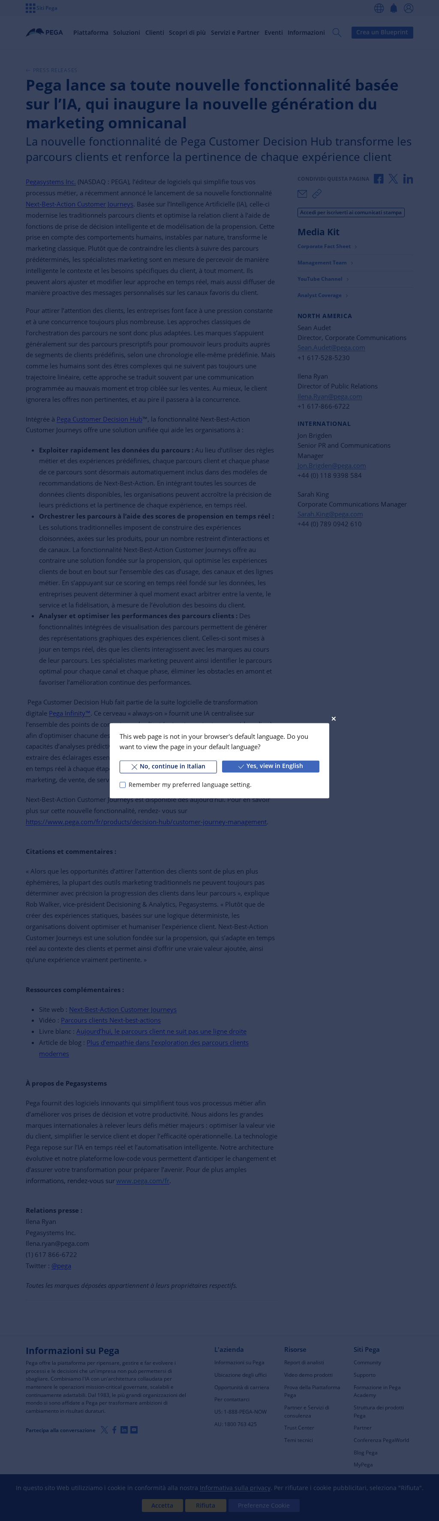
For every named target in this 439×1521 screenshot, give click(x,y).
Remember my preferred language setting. (190, 785)
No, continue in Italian (172, 766)
